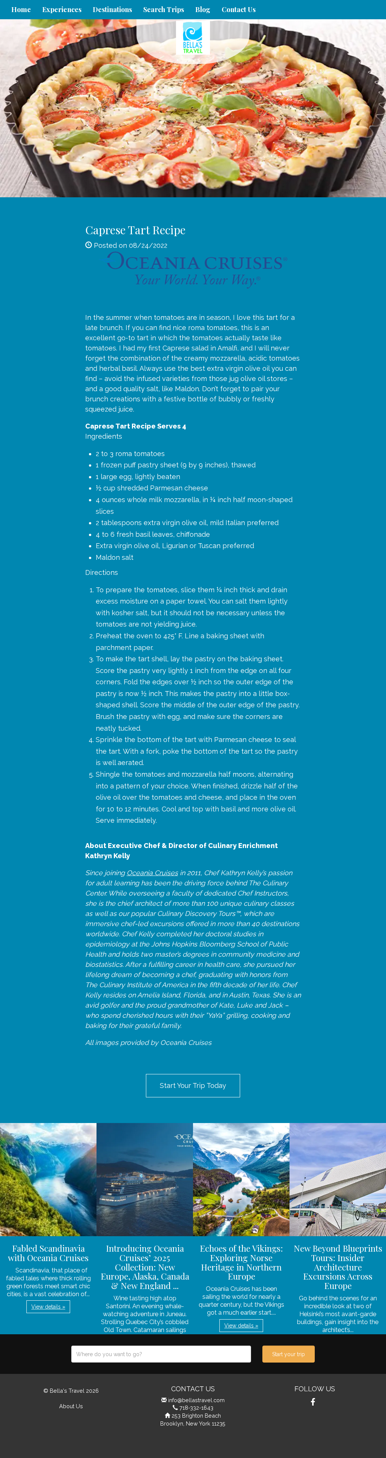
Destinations (112, 9)
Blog (202, 9)
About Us (71, 1406)
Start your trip (288, 1354)
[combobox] (161, 1354)
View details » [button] (48, 1307)
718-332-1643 (196, 1407)
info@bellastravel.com (196, 1400)
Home (21, 9)
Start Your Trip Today (193, 1085)
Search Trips (163, 9)
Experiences (61, 9)
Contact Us (239, 9)
